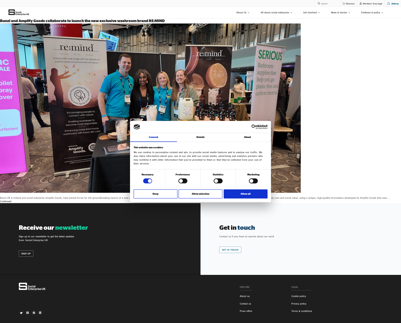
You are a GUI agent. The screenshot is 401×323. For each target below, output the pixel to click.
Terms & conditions (301, 311)
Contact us (245, 303)
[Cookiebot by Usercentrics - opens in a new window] (254, 126)
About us (245, 296)
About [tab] (247, 137)
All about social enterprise (275, 12)
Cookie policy (298, 296)
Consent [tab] (153, 137)
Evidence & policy (370, 12)
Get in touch (230, 250)
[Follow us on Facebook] (27, 312)
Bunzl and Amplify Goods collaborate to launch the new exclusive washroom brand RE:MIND (82, 21)
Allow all (246, 194)
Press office (246, 311)
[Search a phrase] (317, 3)
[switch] (182, 180)
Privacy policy (298, 303)
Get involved (310, 12)
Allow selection (200, 194)
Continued (5, 201)
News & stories (339, 12)
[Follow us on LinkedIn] (40, 312)
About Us (241, 12)
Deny (156, 194)
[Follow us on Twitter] (21, 312)
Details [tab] (200, 137)
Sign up (26, 253)
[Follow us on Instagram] (33, 312)
